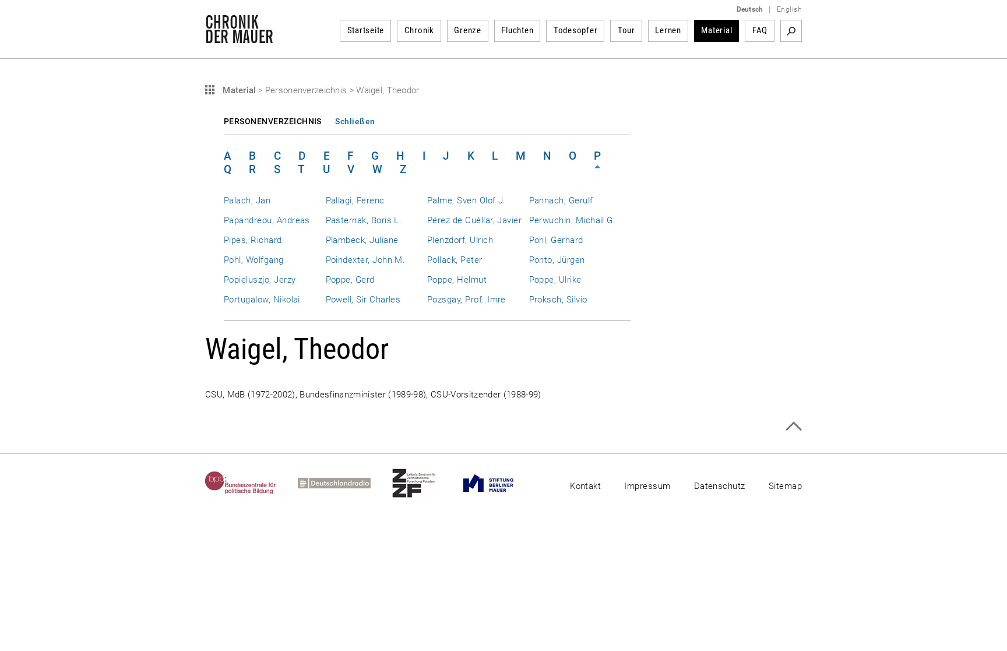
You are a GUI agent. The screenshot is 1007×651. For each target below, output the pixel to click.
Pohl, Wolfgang (254, 260)
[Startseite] (239, 37)
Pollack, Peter (455, 260)
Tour (626, 30)
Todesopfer (576, 30)
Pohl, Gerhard (556, 240)
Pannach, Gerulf (561, 200)
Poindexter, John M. (366, 260)
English (789, 9)
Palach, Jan (247, 200)
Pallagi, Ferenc (355, 200)
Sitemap (785, 486)
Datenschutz (719, 486)
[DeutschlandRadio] (345, 483)
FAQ (759, 30)
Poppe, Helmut (457, 280)
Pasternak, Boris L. (364, 220)
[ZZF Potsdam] (424, 483)
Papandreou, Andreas (267, 220)
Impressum (647, 486)
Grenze (467, 30)
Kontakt (585, 486)
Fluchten (517, 30)
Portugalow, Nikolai (262, 299)
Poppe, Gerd (350, 280)
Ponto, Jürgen (557, 260)
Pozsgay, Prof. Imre (466, 299)
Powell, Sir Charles (363, 299)
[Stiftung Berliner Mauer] (499, 483)
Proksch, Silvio (558, 299)
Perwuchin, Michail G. (572, 220)
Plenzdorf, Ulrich (460, 240)
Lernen (668, 30)
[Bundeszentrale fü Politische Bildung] (251, 483)
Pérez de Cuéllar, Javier (474, 220)
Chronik (419, 30)
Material (716, 30)
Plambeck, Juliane (362, 240)
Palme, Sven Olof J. (466, 200)
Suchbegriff (791, 31)
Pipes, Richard (253, 240)
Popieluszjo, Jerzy (259, 280)
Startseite (366, 30)
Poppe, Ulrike (555, 280)
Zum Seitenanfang (793, 426)
